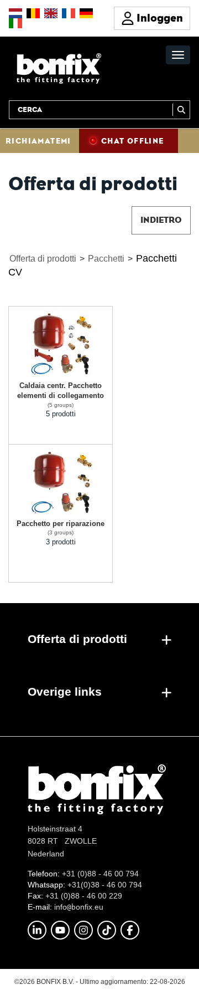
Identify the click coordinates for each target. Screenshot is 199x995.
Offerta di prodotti (42, 258)
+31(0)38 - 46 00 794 (104, 884)
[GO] (181, 109)
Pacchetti (106, 258)
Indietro (161, 220)
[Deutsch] (86, 13)
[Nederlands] (15, 13)
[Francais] (68, 13)
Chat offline (132, 140)
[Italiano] (15, 23)
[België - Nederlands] (33, 13)
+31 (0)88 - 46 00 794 (100, 873)
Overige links (65, 691)
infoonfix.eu (78, 906)
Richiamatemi (38, 140)
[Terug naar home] (59, 68)
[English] (50, 13)
